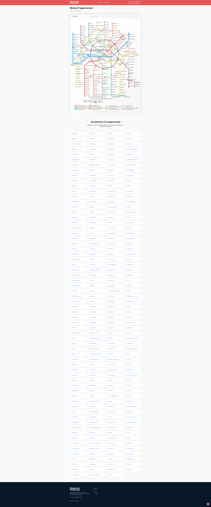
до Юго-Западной (129, 138)
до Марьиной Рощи (75, 406)
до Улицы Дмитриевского (94, 474)
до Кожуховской (74, 395)
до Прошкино (110, 133)
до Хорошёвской (129, 343)
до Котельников (74, 290)
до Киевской (92, 212)
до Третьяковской (75, 275)
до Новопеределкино (75, 332)
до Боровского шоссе (93, 332)
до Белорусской (92, 185)
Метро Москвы (76, 500)
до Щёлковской (111, 196)
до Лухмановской (74, 474)
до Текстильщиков (111, 296)
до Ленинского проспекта (94, 269)
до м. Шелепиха (111, 343)
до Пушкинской (74, 306)
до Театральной (111, 180)
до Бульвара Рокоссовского (95, 164)
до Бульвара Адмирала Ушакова (95, 427)
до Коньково (128, 259)
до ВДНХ (127, 280)
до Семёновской (111, 201)
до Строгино (128, 217)
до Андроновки (111, 448)
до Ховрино (91, 196)
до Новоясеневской (75, 259)
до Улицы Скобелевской (76, 427)
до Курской (91, 206)
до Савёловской (111, 348)
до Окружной (74, 411)
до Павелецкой (74, 180)
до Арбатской (128, 206)
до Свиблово (92, 285)
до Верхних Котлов (93, 458)
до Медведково (129, 285)
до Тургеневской (111, 275)
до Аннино (73, 353)
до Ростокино (128, 437)
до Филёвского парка (130, 233)
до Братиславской (75, 390)
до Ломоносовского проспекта (132, 338)
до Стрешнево (74, 432)
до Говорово (128, 332)
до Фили (91, 233)
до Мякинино (73, 222)
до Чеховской (92, 369)
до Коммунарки (74, 133)
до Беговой (128, 306)
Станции (106, 2)
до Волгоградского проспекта (132, 296)
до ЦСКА (73, 348)
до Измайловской (74, 201)
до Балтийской (92, 432)
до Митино (110, 222)
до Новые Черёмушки (112, 264)
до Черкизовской (74, 164)
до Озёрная (73, 338)
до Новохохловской (75, 453)
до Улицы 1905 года (111, 306)
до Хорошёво (74, 469)
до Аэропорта (128, 185)
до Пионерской (74, 238)
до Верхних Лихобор (93, 411)
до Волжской (110, 390)
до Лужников (74, 464)
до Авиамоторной (111, 322)
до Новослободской (93, 243)
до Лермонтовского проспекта (114, 290)
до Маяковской (74, 185)
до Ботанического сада (76, 285)
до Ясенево (91, 259)
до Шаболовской (111, 269)
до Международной (130, 238)
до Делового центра (130, 411)
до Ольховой (92, 133)
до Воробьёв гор (111, 143)
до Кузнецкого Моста (130, 301)
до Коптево (110, 432)
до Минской (73, 343)
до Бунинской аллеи (130, 427)
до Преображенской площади (132, 159)
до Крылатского (111, 217)
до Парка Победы (111, 212)
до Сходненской (92, 317)
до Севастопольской (93, 359)
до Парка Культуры (93, 254)
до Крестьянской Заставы (113, 395)
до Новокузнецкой (93, 180)
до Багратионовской (112, 233)
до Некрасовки (129, 469)
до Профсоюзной (129, 264)
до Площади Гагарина (130, 458)
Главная (101, 2)
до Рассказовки (129, 327)
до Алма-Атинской (111, 164)
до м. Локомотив (111, 443)
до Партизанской (92, 201)
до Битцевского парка (93, 422)
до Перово (73, 327)
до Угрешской (92, 453)
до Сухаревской (129, 275)
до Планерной (110, 317)
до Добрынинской (129, 248)
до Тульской (91, 364)
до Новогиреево (92, 327)
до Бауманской (74, 206)
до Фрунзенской (74, 149)
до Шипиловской (92, 385)
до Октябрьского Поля (94, 311)
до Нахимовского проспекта (113, 359)
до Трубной (110, 401)
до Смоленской (74, 212)
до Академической (75, 269)
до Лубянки (91, 154)
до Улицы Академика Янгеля (95, 353)
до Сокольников (111, 159)
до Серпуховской (111, 364)
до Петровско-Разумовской (131, 374)
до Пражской (110, 353)
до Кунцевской (74, 217)
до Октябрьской (74, 254)
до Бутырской (92, 406)
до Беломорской (74, 196)
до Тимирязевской (111, 374)
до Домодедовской (75, 170)
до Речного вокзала (130, 191)
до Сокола (73, 191)
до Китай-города (92, 275)
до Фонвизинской (111, 406)
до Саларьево (74, 138)
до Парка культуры (93, 149)
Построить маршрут (134, 2)
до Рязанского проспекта (76, 296)
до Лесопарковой (111, 422)
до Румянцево (92, 138)
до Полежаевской (75, 311)
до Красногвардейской (130, 164)
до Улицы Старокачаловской (131, 422)
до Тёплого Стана (111, 259)
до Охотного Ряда (75, 154)
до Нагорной (128, 359)
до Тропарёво (110, 138)
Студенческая (78, 10)
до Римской (128, 395)
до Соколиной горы (75, 448)
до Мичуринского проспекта (95, 338)
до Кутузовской (74, 233)
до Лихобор (128, 432)
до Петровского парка (93, 348)
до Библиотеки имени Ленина (131, 149)
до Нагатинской (74, 364)
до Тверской (128, 180)
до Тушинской (74, 317)
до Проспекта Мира (112, 243)
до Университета (92, 143)
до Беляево (73, 264)
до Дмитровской (92, 374)
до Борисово (110, 385)
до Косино (110, 474)
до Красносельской (93, 159)
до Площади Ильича (93, 322)
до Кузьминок (92, 296)
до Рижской (91, 280)
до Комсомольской (75, 159)
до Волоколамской (93, 222)
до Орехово (91, 170)
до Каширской (74, 175)
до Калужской (92, 264)
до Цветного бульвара (112, 369)
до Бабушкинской (111, 285)
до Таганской (92, 248)
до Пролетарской (74, 301)
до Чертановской (74, 359)
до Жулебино (92, 290)
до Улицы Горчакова (112, 427)
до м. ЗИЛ (73, 458)
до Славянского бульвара (131, 212)
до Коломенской (92, 175)
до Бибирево (110, 380)
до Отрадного (92, 380)
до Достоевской (129, 401)
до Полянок (128, 364)
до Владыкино (74, 380)
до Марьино (128, 385)
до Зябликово (74, 385)
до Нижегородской (129, 448)
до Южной (128, 353)
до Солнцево (110, 332)
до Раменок (110, 338)
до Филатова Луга (129, 133)
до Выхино (128, 290)
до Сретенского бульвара (94, 401)
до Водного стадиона (112, 191)
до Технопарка (110, 175)
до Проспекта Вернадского (76, 143)
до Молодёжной (92, 217)
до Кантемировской (130, 170)
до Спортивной (129, 143)
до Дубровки (92, 395)
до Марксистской (75, 322)
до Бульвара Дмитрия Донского (132, 348)
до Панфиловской (111, 469)
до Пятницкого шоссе (130, 222)
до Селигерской (111, 411)
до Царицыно (110, 170)
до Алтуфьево (128, 380)
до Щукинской (110, 311)
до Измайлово (128, 443)
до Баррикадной (92, 306)
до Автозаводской (129, 175)
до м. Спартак (128, 311)
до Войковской (92, 191)
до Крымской (110, 458)
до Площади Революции (112, 206)
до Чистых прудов (111, 154)
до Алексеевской (111, 280)
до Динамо (110, 185)
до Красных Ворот (129, 154)
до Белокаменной (74, 443)
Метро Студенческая (81, 8)
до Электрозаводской (130, 201)
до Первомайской (129, 196)
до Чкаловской (74, 401)
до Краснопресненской (130, 254)
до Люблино (91, 390)
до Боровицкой (74, 369)
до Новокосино (111, 327)
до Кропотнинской (111, 149)
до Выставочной (111, 238)
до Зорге (91, 469)
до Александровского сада (76, 227)
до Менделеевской (129, 369)
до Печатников (129, 390)
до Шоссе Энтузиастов (130, 322)
